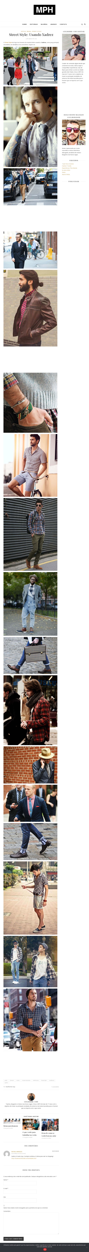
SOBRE (24, 24)
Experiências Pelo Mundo (69, 168)
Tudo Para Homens (68, 164)
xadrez (6, 1082)
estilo (23, 31)
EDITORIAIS (34, 24)
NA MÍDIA (44, 24)
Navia (63, 172)
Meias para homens (10, 1126)
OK (45, 1249)
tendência (51, 1080)
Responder (55, 1151)
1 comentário (55, 1087)
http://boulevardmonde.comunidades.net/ (23, 1158)
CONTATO (63, 24)
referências (36, 1080)
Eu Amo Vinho (66, 170)
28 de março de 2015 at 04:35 (18, 1153)
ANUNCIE (53, 24)
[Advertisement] (31, 219)
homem (12, 1080)
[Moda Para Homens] (44, 10)
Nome (5, 1180)
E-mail (5, 1188)
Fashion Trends (66, 166)
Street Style (36, 31)
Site (4, 1197)
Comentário (6, 1211)
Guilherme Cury (10, 1087)
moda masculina (26, 1080)
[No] (87, 1247)
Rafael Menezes (16, 1151)
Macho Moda (66, 174)
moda (29, 31)
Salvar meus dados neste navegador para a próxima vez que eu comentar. (25, 1208)
